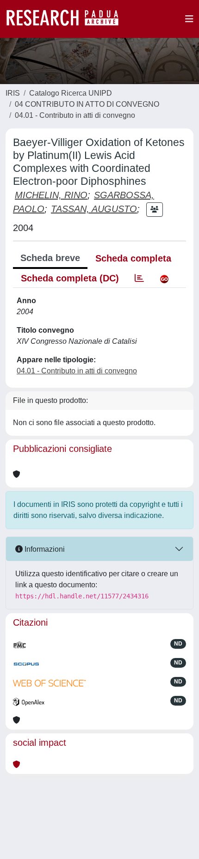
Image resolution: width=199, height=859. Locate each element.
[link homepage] (67, 19)
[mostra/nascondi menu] (189, 19)
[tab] (139, 278)
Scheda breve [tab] (50, 258)
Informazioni (44, 549)
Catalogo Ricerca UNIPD (70, 93)
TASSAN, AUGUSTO (94, 209)
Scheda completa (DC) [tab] (70, 278)
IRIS (13, 93)
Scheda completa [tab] (133, 258)
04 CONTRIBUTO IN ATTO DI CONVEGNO (87, 104)
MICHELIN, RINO (51, 195)
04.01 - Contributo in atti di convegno (75, 115)
